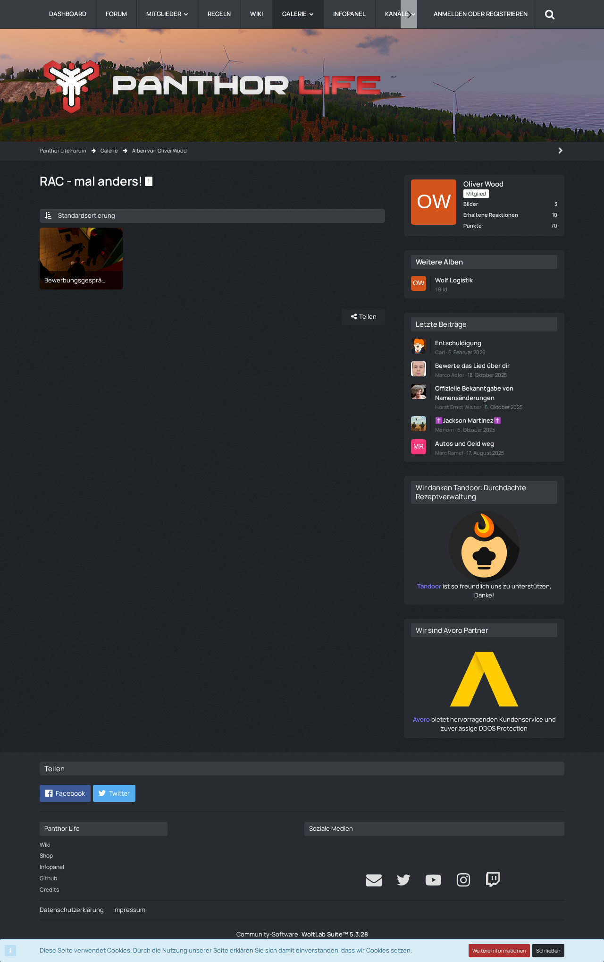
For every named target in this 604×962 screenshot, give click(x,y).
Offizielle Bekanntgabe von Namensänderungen (474, 392)
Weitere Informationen (499, 950)
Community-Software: (302, 934)
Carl (440, 352)
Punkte (472, 225)
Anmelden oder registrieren (481, 13)
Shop (46, 855)
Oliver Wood (483, 184)
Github (48, 878)
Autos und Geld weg (464, 443)
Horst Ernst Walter (458, 406)
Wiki (45, 845)
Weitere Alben (439, 262)
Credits (49, 889)
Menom (444, 429)
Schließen (548, 950)
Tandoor (429, 586)
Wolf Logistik (454, 280)
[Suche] (549, 14)
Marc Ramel (449, 452)
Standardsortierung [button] (86, 215)
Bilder (470, 203)
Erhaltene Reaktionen (490, 214)
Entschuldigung (458, 343)
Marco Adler (449, 374)
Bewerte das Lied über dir (472, 365)
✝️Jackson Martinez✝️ (468, 420)
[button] (65, 793)
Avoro (421, 719)
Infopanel (52, 867)
